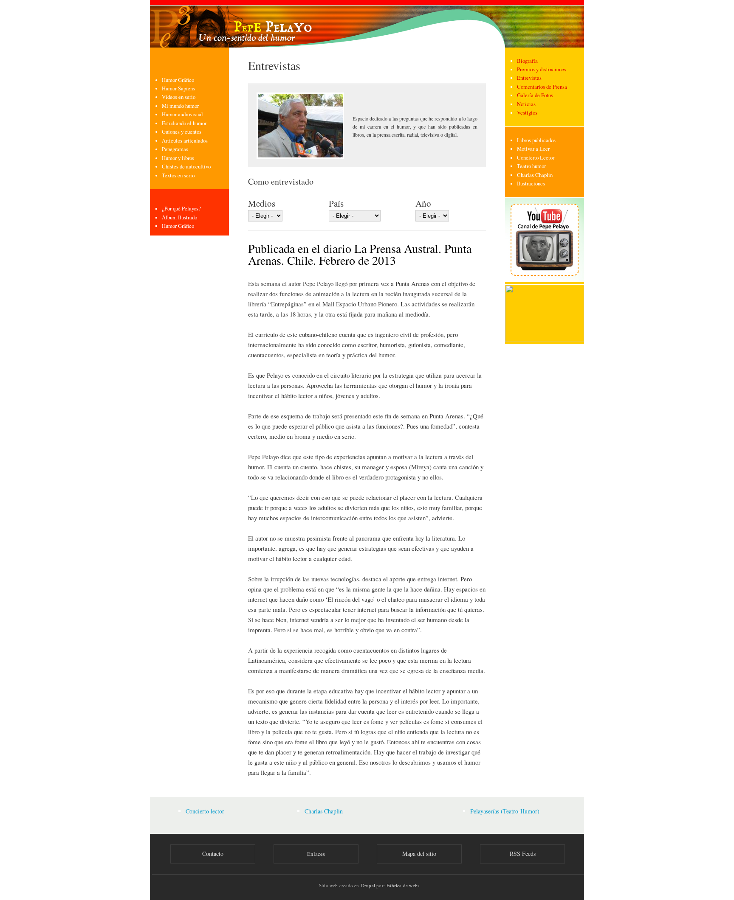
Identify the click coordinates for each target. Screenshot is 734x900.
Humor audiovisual (182, 114)
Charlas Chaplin (535, 175)
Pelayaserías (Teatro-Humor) (504, 811)
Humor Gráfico (178, 80)
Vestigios (527, 112)
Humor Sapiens (178, 88)
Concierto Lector (535, 157)
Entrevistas (529, 77)
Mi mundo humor (180, 105)
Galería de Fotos (535, 95)
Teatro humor (531, 166)
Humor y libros (178, 158)
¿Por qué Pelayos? (181, 208)
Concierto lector (205, 811)
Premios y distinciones (541, 69)
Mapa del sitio (419, 854)
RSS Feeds (523, 854)
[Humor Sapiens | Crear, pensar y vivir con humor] (544, 340)
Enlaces (316, 854)
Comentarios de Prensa (542, 86)
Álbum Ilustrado (179, 217)
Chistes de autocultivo (186, 166)
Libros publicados (536, 140)
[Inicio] (367, 24)
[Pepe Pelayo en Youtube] (544, 280)
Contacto (212, 854)
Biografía (527, 60)
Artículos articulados (185, 140)
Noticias (526, 104)
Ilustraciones (531, 183)
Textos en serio (178, 175)
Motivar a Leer (533, 148)
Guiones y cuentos (181, 131)
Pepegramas (175, 149)
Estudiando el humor (184, 123)
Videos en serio (178, 97)
